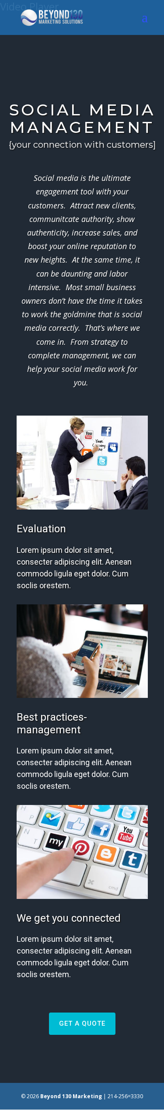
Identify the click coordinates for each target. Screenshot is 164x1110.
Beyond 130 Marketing (71, 1096)
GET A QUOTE (82, 1023)
